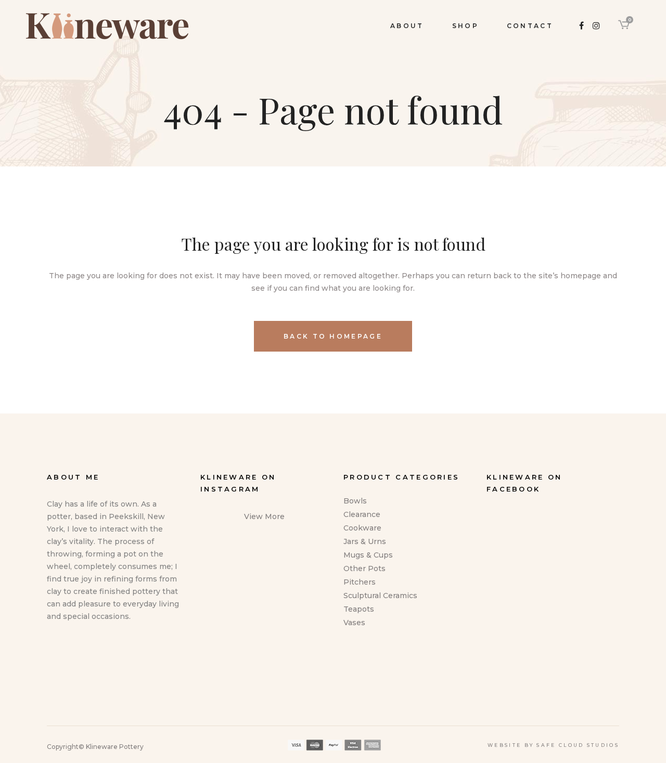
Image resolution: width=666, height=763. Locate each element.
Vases (354, 622)
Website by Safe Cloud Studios (553, 745)
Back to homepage (333, 336)
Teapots (358, 609)
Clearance (361, 514)
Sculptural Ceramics (380, 595)
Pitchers (359, 582)
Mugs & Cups (368, 555)
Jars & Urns (364, 541)
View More (264, 516)
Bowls (355, 501)
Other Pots (364, 568)
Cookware (362, 528)
